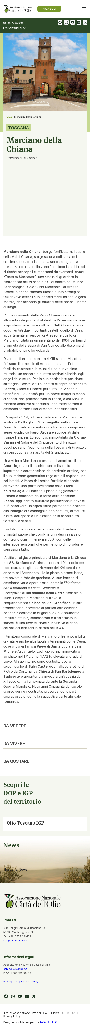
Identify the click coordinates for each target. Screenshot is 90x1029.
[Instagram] (66, 22)
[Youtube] (72, 22)
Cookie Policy (29, 981)
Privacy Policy (12, 981)
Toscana (18, 127)
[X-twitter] (85, 22)
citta (9, 116)
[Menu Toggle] (84, 8)
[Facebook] (60, 22)
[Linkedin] (79, 22)
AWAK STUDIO (48, 1022)
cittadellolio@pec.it (15, 968)
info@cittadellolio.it (15, 940)
